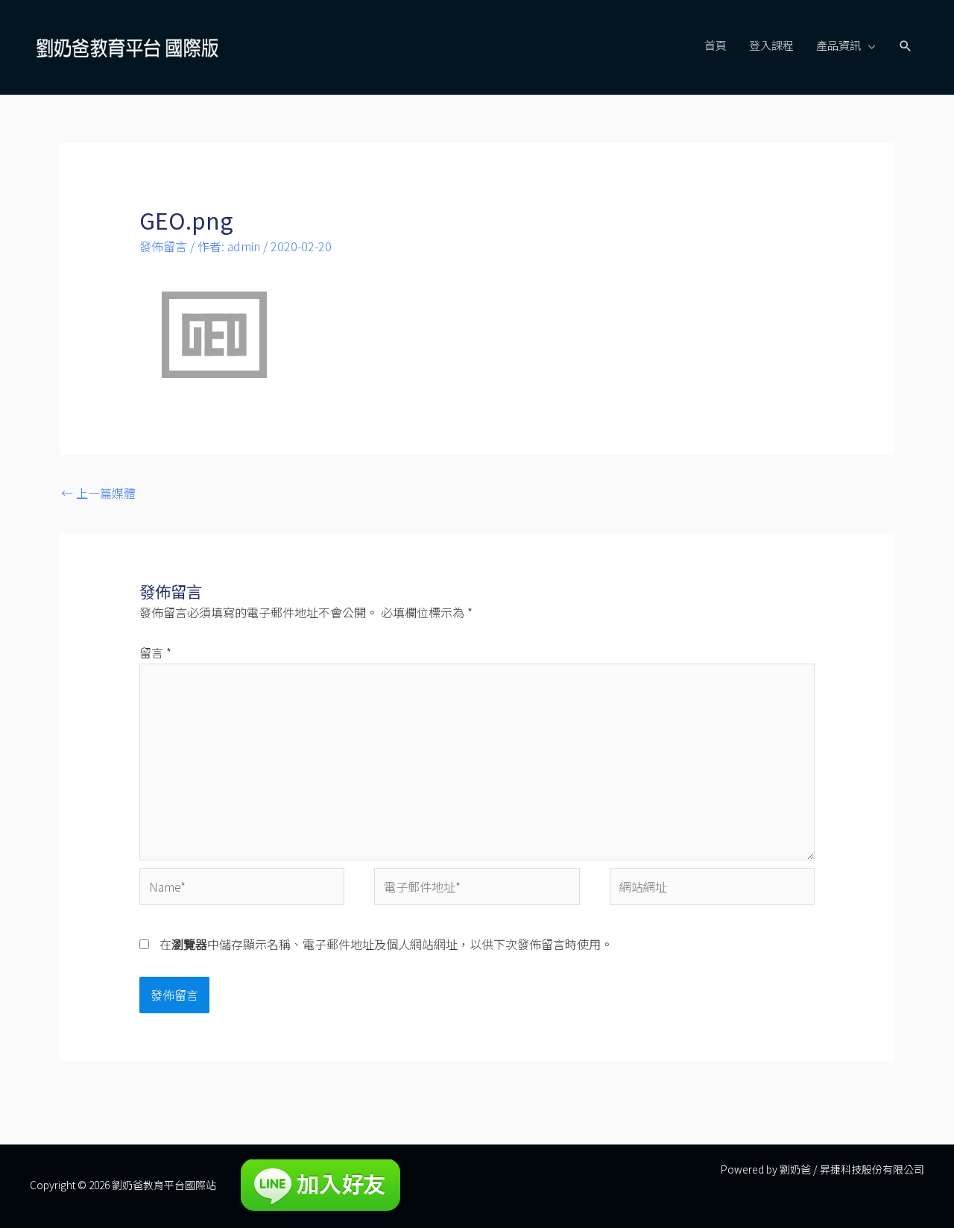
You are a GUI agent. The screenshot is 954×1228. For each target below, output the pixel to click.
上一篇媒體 (98, 493)
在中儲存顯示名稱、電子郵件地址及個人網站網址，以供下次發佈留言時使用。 (386, 944)
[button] (905, 46)
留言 (155, 652)
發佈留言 (163, 246)
